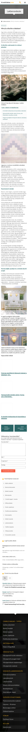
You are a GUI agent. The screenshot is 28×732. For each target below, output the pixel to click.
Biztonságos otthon (9, 708)
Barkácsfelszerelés (10, 487)
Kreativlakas (7, 2)
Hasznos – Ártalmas (9, 704)
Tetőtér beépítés (9, 527)
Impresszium (7, 727)
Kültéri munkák (9, 519)
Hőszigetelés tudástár (10, 666)
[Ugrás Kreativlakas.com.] (1, 21)
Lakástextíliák (7, 681)
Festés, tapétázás (9, 507)
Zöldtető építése (8, 711)
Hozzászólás (5, 442)
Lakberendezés (9, 523)
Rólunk (6, 723)
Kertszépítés (8, 515)
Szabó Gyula (5, 600)
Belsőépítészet (8, 688)
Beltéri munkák (9, 491)
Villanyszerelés (9, 531)
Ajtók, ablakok (9, 483)
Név (2, 457)
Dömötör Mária (6, 583)
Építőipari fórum (8, 719)
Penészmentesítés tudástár (12, 701)
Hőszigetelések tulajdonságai (12, 662)
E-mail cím (4, 461)
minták (4, 25)
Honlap (3, 465)
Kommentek (4, 578)
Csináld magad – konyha (11, 499)
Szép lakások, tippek (9, 692)
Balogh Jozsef (6, 592)
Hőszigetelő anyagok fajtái (11, 659)
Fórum (10, 578)
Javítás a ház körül (8, 625)
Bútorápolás (8, 495)
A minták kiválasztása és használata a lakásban (14, 110)
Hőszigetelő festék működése (12, 655)
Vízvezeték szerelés (10, 535)
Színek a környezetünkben (11, 685)
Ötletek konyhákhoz (9, 674)
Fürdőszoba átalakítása (11, 511)
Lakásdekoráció (8, 678)
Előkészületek (8, 503)
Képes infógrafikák (9, 647)
